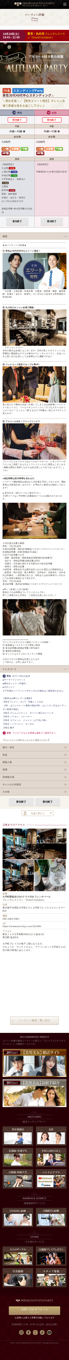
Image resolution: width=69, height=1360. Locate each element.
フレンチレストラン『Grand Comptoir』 (46, 35)
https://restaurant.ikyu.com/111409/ (22, 926)
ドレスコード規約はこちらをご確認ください (26, 740)
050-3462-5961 (11, 919)
